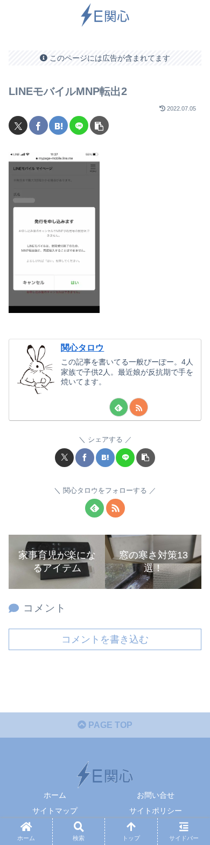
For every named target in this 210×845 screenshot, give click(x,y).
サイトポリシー (155, 810)
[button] (99, 125)
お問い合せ (155, 795)
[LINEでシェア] (78, 125)
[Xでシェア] (18, 125)
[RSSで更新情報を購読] (138, 407)
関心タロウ (82, 347)
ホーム (55, 795)
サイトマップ (55, 810)
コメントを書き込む (105, 639)
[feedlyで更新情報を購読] (118, 407)
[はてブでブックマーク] (58, 125)
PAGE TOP (109, 725)
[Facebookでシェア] (38, 125)
